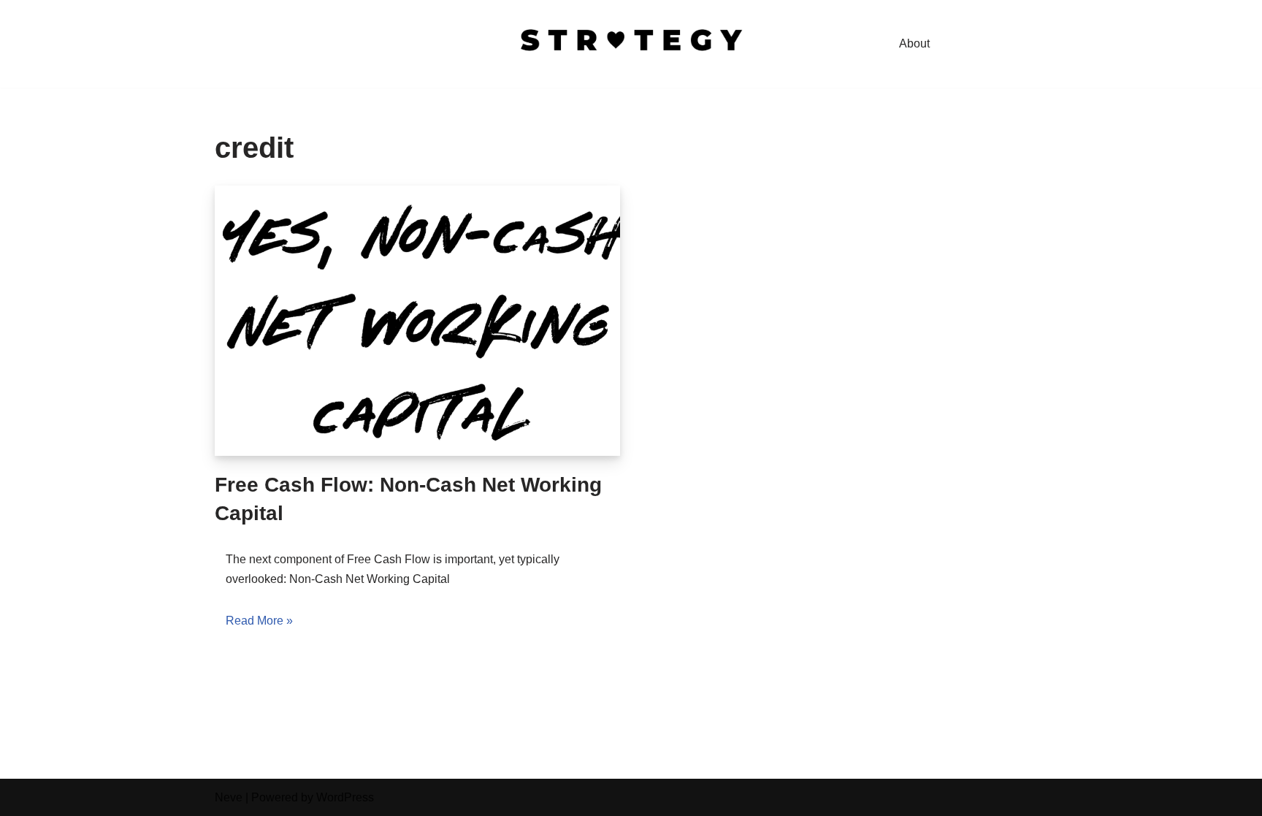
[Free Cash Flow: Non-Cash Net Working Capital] (417, 321)
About (914, 43)
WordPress (345, 797)
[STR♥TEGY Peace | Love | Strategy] (631, 44)
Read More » (259, 620)
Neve (228, 797)
